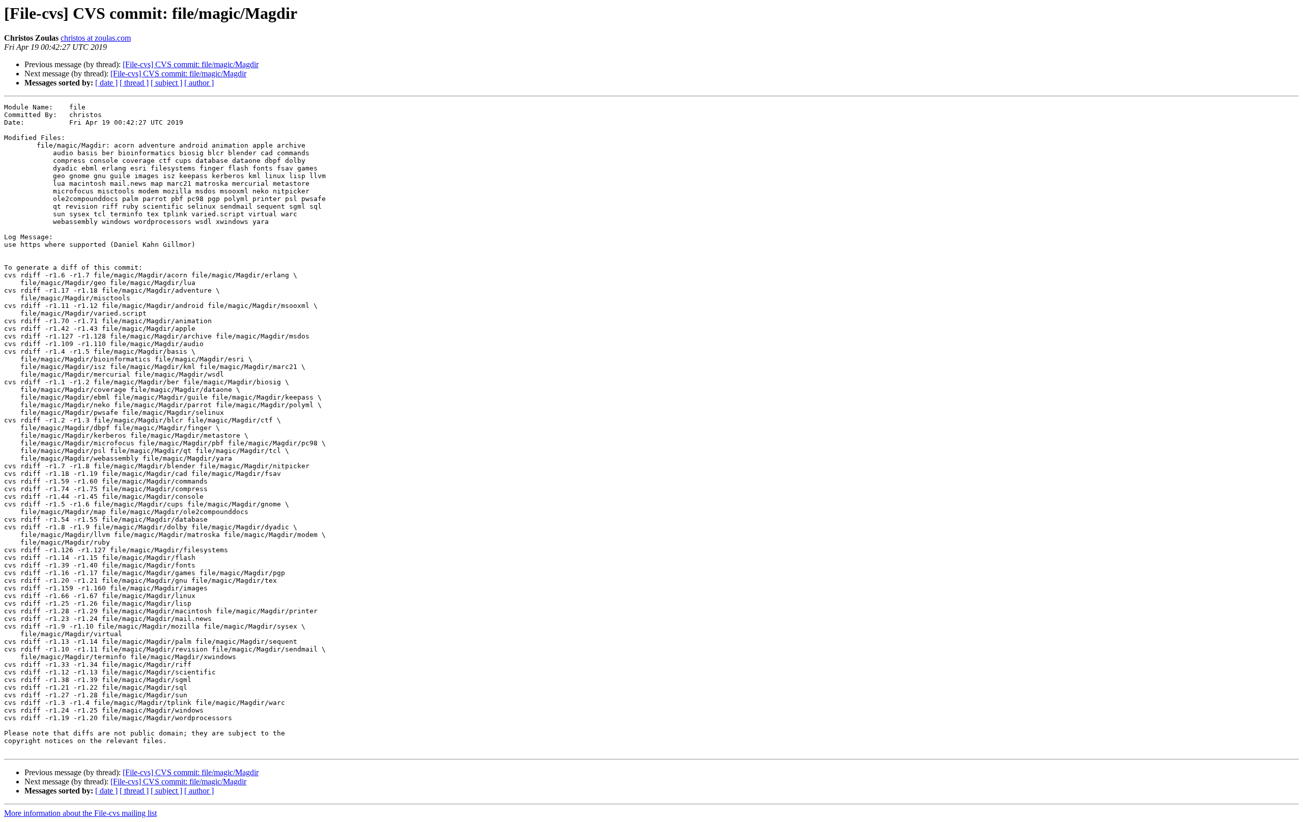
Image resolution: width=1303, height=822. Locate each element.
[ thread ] (134, 82)
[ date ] (106, 82)
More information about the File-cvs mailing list (80, 813)
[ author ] (199, 82)
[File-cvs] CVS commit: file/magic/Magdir (191, 64)
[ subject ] (166, 82)
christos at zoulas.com (96, 38)
